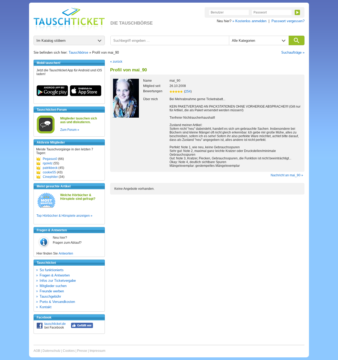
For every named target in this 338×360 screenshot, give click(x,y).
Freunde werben (52, 291)
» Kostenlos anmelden (249, 21)
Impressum (97, 351)
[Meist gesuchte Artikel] (46, 207)
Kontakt (45, 307)
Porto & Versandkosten (57, 302)
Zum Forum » (69, 130)
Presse (82, 351)
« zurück (116, 61)
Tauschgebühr (50, 296)
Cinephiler (50, 177)
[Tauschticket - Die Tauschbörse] (69, 19)
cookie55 (49, 172)
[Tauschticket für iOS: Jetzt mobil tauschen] (85, 95)
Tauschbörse (78, 52)
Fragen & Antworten (55, 275)
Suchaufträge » (292, 52)
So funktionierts (52, 270)
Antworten (66, 253)
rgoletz (48, 163)
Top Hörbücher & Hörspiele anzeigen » (64, 216)
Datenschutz (51, 351)
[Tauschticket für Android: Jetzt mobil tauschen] (52, 95)
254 (188, 91)
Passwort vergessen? (287, 21)
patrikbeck (50, 168)
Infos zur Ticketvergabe (58, 281)
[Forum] (45, 133)
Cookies (69, 351)
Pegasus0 (50, 159)
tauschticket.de (55, 324)
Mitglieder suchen (53, 286)
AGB (37, 351)
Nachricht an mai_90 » (287, 175)
